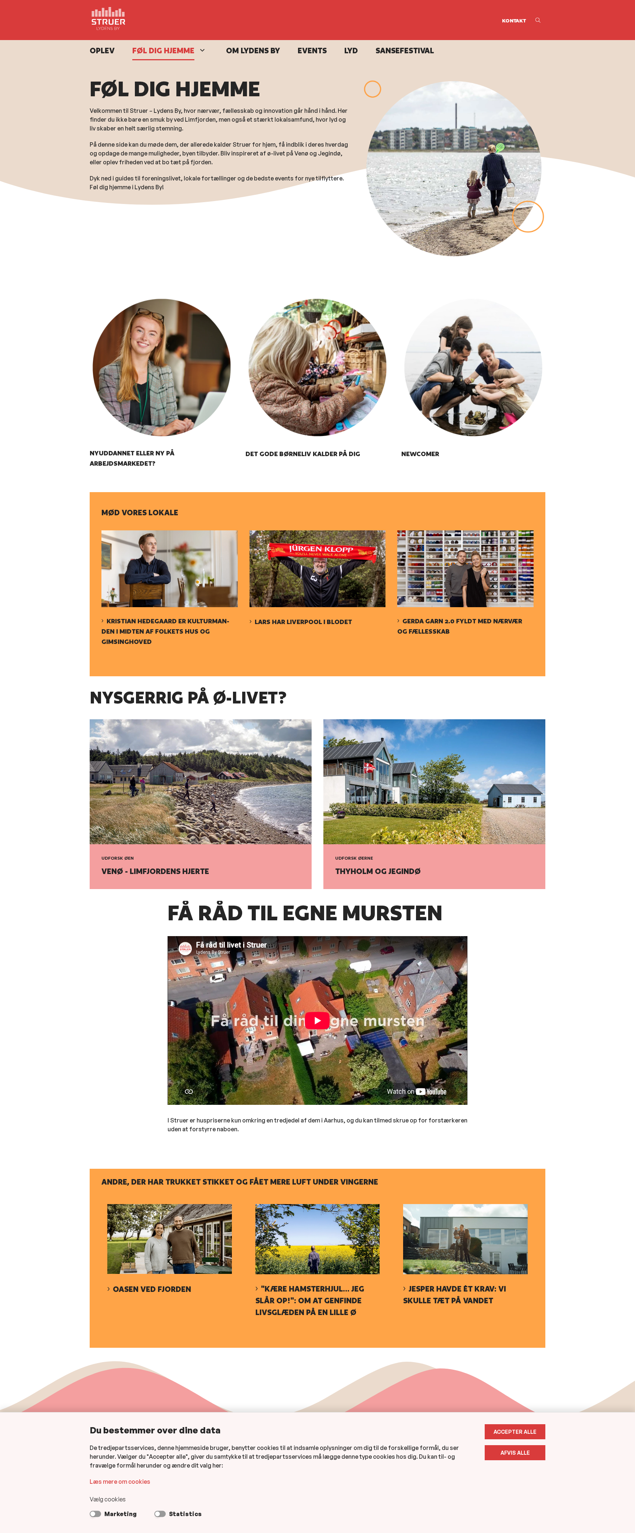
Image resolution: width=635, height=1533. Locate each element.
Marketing (120, 1514)
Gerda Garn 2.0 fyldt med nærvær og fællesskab (459, 626)
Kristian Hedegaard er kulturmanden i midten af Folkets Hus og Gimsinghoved (165, 631)
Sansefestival (405, 50)
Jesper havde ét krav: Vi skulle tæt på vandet (454, 1294)
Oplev (102, 50)
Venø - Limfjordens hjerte (155, 871)
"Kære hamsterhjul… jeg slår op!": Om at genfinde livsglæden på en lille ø (309, 1300)
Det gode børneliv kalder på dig (302, 454)
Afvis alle (515, 1453)
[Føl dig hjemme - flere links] (201, 50)
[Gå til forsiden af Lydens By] (294, 20)
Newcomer (420, 454)
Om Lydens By (253, 50)
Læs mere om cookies (120, 1481)
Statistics (185, 1514)
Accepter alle (515, 1432)
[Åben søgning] (537, 20)
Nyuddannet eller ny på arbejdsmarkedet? (132, 458)
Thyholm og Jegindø (378, 871)
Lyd (351, 50)
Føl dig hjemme (163, 50)
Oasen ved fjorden (152, 1289)
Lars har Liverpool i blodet (303, 622)
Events (312, 50)
